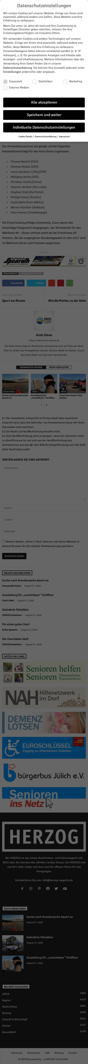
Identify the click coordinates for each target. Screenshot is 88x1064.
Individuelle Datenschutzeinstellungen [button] (44, 127)
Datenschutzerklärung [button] (46, 136)
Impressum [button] (64, 136)
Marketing (75, 81)
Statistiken (45, 81)
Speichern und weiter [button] (44, 115)
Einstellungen (12, 72)
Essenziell (15, 81)
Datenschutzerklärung (17, 68)
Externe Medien (19, 87)
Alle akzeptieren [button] (44, 102)
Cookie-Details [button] (26, 136)
